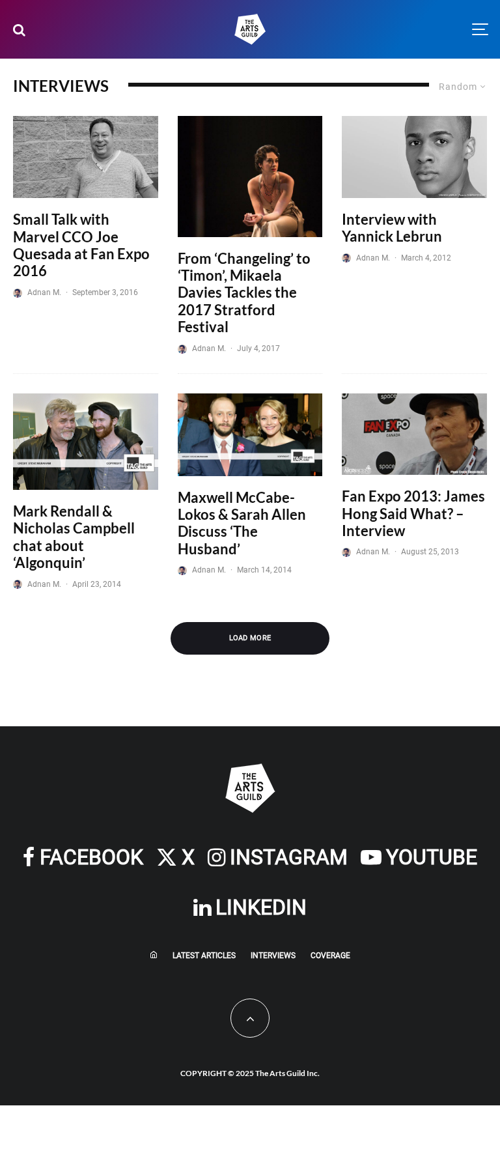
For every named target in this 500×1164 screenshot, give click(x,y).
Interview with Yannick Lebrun (392, 228)
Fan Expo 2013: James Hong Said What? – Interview (413, 513)
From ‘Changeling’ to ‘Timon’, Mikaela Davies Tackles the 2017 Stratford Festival (244, 293)
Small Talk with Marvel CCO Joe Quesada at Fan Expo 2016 (81, 245)
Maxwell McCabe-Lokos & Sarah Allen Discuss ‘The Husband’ (242, 523)
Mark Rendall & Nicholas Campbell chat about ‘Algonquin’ (74, 537)
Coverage (330, 955)
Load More (250, 638)
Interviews (273, 955)
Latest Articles (204, 955)
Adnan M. (44, 292)
